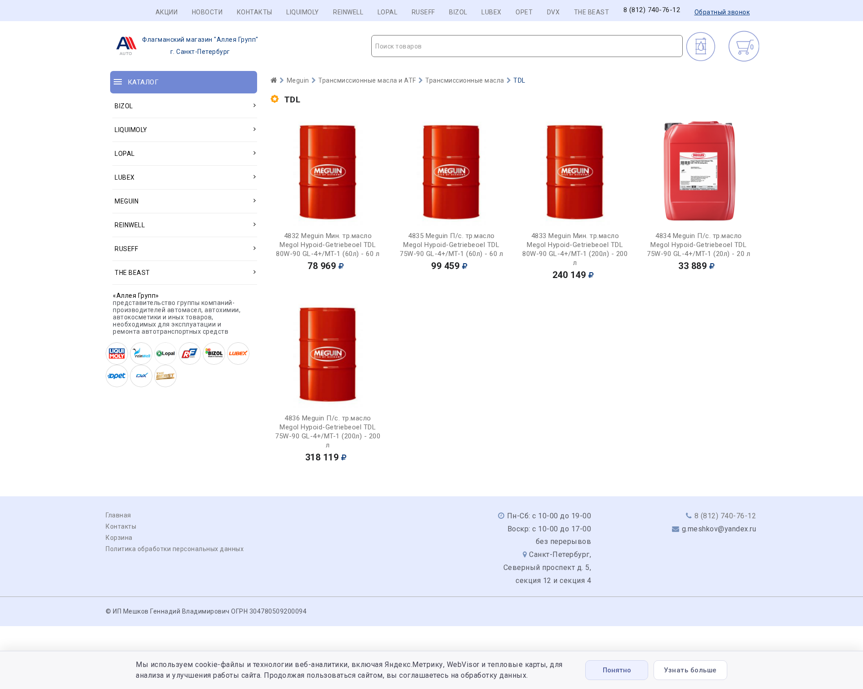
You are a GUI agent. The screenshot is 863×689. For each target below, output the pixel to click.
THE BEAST (591, 12)
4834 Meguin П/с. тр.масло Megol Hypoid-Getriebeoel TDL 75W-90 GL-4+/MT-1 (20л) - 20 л (698, 245)
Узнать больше (690, 670)
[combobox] (527, 46)
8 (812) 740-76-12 (652, 10)
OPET (524, 12)
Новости (207, 12)
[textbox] (527, 46)
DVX (553, 12)
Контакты (254, 12)
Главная (118, 515)
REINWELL (348, 12)
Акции (167, 12)
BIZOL (458, 12)
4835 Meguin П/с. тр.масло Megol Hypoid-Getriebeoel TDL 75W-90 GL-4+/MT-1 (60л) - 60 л (451, 245)
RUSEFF (423, 12)
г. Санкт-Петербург (200, 45)
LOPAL (388, 12)
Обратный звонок (722, 12)
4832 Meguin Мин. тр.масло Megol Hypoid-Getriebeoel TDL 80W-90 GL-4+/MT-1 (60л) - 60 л (327, 245)
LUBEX (491, 12)
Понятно (617, 670)
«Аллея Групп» (136, 295)
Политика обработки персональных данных (175, 548)
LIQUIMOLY (302, 12)
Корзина (119, 537)
